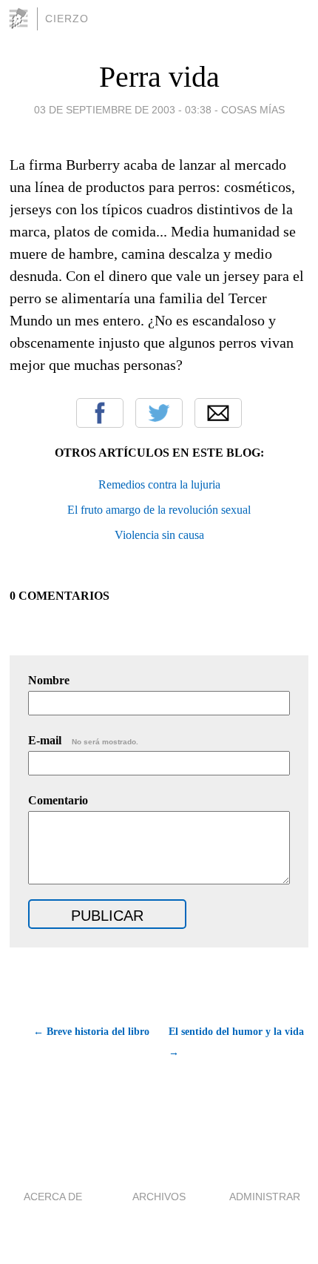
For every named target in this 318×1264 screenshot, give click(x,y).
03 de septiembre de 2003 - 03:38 (123, 110)
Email (218, 413)
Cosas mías (253, 110)
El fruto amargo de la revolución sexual (159, 509)
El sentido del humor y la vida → (236, 1042)
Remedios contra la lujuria (159, 484)
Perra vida (159, 76)
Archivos (159, 1196)
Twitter (159, 413)
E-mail (83, 740)
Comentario (58, 800)
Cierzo (67, 18)
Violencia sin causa (159, 535)
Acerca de (53, 1196)
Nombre (49, 680)
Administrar (264, 1196)
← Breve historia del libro (91, 1031)
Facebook (100, 413)
